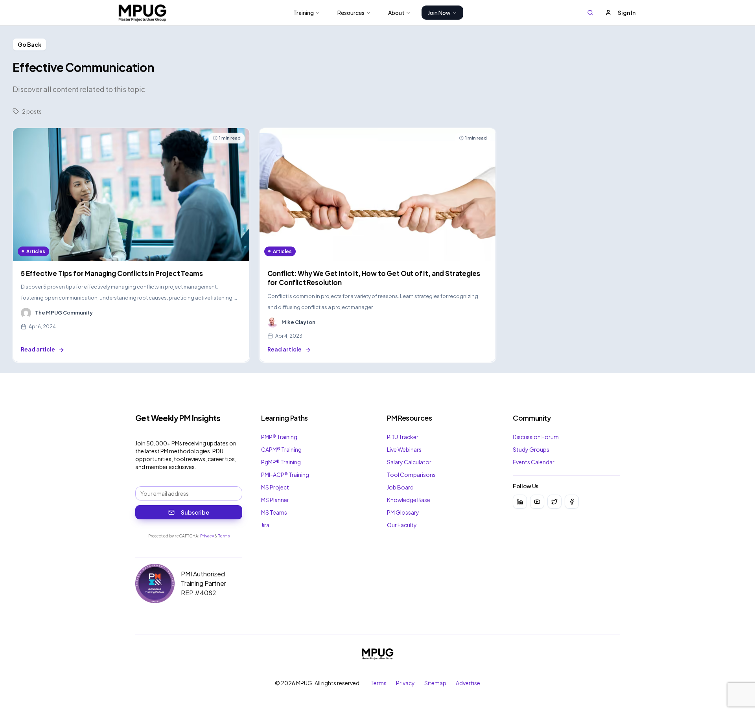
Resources (351, 12)
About (396, 12)
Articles (35, 251)
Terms (224, 536)
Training (303, 12)
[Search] (590, 13)
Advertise (468, 682)
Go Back (29, 44)
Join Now (439, 12)
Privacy (207, 536)
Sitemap (435, 682)
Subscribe (195, 512)
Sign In (626, 12)
